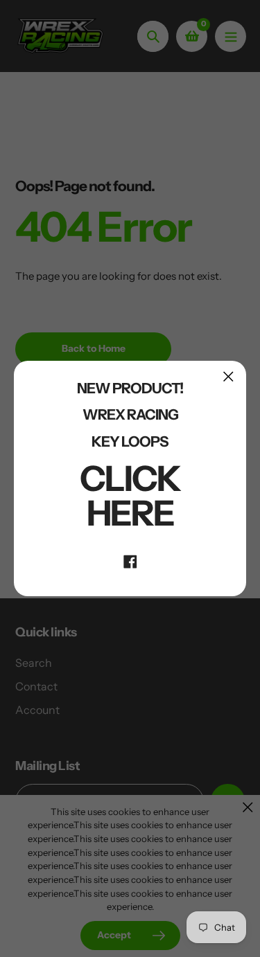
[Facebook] (130, 560)
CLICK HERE (130, 496)
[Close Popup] (228, 376)
